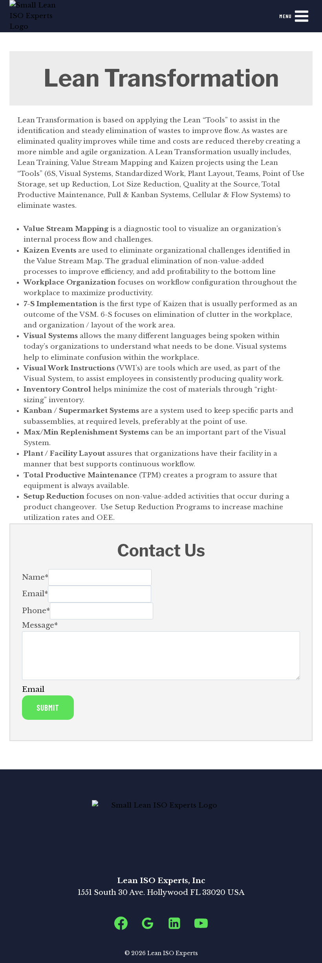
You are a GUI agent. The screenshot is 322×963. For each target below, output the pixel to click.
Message (40, 625)
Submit (48, 707)
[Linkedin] (174, 923)
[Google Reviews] (147, 923)
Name (35, 576)
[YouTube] (201, 923)
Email (35, 593)
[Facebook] (121, 923)
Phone (36, 610)
